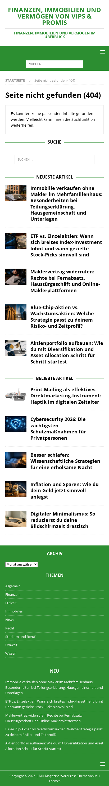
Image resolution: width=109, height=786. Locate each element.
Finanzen (12, 594)
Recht (9, 628)
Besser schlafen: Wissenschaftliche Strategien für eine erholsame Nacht (65, 461)
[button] (102, 52)
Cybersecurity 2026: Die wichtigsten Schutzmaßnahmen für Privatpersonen (58, 428)
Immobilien (14, 611)
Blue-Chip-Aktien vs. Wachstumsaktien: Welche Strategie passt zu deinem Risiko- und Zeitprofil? (62, 316)
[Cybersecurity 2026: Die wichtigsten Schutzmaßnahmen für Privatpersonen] (15, 424)
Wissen (10, 653)
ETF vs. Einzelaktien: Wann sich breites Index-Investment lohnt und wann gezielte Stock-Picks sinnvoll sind (66, 245)
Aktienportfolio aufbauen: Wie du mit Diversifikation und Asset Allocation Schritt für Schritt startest (66, 352)
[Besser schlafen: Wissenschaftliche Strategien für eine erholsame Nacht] (15, 460)
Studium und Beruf (20, 636)
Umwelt (11, 644)
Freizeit (11, 602)
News (9, 619)
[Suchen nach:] (54, 63)
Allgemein (13, 586)
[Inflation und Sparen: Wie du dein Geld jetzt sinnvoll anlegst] (15, 489)
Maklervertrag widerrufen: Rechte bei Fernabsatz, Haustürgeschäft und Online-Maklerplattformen (65, 280)
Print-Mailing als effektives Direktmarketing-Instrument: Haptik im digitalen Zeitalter (65, 395)
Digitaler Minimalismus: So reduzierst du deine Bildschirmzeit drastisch (62, 519)
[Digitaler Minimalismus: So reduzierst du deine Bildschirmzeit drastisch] (15, 519)
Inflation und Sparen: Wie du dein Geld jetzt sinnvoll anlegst (64, 490)
